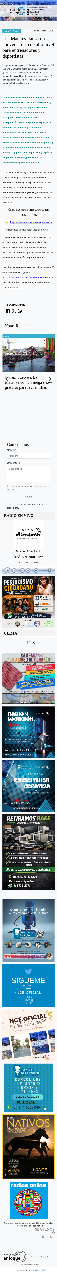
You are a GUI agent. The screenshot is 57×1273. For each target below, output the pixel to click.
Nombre (11, 449)
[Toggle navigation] (6, 25)
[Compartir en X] (14, 311)
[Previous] (7, 379)
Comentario (14, 462)
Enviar (28, 496)
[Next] (49, 379)
